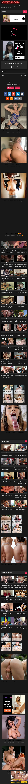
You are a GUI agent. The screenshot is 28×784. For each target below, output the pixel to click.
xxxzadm (16, 82)
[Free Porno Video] (11, 3)
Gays (11, 87)
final (18, 87)
